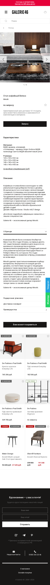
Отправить (25, 524)
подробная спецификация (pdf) (16, 169)
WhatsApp (48, 299)
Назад (11, 28)
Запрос (25, 124)
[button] (3, 59)
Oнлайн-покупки (25, 573)
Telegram (48, 285)
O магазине (25, 569)
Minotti (5, 99)
